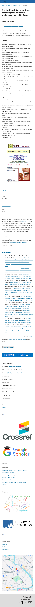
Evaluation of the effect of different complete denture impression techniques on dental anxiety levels (18, 290)
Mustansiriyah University (14, 366)
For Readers (5, 544)
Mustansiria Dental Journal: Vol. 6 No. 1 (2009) (20, 278)
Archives (8, 5)
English (4, 407)
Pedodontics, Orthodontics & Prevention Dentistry (14, 482)
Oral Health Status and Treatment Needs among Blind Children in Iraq (18, 320)
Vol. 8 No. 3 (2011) (16, 5)
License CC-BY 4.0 (25, 221)
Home (3, 5)
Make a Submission (8, 347)
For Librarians (5, 549)
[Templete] (17, 356)
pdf (5, 190)
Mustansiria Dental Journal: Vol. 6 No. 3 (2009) (20, 272)
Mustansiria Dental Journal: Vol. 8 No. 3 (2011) (19, 284)
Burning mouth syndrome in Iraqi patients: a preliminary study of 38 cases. (18, 270)
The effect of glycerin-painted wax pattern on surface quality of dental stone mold (18, 298)
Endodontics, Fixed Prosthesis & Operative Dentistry (14, 470)
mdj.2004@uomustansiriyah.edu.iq (15, 373)
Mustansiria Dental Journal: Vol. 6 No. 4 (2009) (19, 322)
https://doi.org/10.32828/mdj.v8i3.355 (13, 26)
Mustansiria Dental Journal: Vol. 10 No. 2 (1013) (17, 308)
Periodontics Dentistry (7, 479)
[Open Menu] (1, 1)
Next (30, 336)
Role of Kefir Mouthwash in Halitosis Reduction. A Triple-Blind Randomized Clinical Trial (17, 312)
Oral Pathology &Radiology (8, 475)
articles (4, 484)
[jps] (17, 590)
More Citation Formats (8, 245)
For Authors (5, 547)
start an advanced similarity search (17, 339)
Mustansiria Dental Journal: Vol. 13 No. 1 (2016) (20, 300)
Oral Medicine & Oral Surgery (9, 477)
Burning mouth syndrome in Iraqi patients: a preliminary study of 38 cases (18, 276)
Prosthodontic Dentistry (8, 472)
